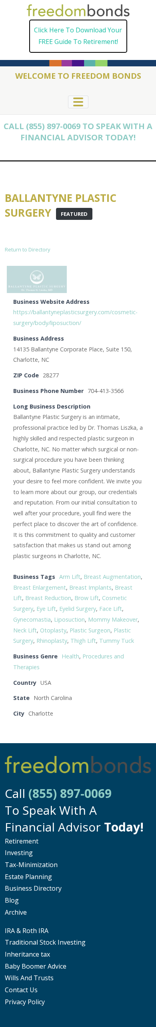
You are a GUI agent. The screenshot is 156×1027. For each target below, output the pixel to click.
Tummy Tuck (116, 640)
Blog (12, 900)
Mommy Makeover (113, 619)
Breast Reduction (48, 598)
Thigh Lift (83, 640)
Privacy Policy (25, 1001)
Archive (16, 912)
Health (70, 656)
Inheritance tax (27, 954)
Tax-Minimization (31, 864)
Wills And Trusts (29, 977)
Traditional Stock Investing (45, 942)
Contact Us (21, 989)
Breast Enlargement (39, 587)
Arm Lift (69, 576)
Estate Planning (28, 876)
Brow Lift (86, 598)
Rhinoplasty (51, 640)
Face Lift (110, 608)
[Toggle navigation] (78, 102)
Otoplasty (53, 630)
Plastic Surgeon (90, 630)
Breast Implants (90, 587)
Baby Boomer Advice (35, 966)
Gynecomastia (32, 619)
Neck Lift (25, 630)
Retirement (21, 841)
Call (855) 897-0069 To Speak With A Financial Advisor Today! (78, 132)
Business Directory (33, 888)
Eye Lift (46, 608)
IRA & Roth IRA (26, 930)
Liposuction (69, 619)
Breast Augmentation (112, 576)
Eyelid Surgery (77, 608)
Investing (19, 852)
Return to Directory (27, 249)
